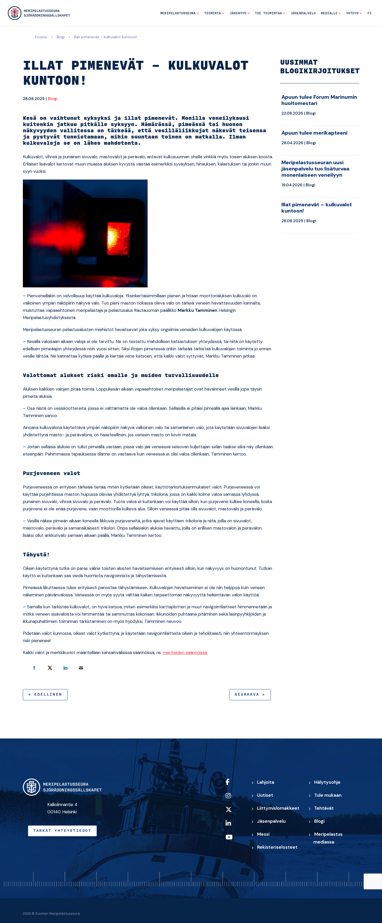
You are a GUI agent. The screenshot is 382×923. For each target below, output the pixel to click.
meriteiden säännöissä (185, 652)
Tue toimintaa (268, 13)
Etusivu (41, 37)
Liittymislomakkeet (278, 808)
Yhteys (352, 13)
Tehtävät (324, 808)
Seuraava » (250, 694)
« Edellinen (45, 694)
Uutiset (265, 795)
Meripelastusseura (178, 13)
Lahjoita (265, 782)
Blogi (61, 37)
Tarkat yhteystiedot (62, 831)
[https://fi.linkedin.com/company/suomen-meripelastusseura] (234, 827)
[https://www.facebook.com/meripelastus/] (234, 785)
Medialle (329, 13)
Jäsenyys (238, 13)
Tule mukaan (327, 795)
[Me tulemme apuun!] (39, 13)
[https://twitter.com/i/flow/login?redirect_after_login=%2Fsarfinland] (234, 813)
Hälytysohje (327, 782)
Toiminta (212, 13)
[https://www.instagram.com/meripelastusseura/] (234, 799)
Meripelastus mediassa (328, 838)
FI (369, 13)
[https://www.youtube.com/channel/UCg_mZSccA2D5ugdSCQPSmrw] (234, 840)
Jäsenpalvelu (303, 13)
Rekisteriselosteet (277, 847)
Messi (263, 834)
